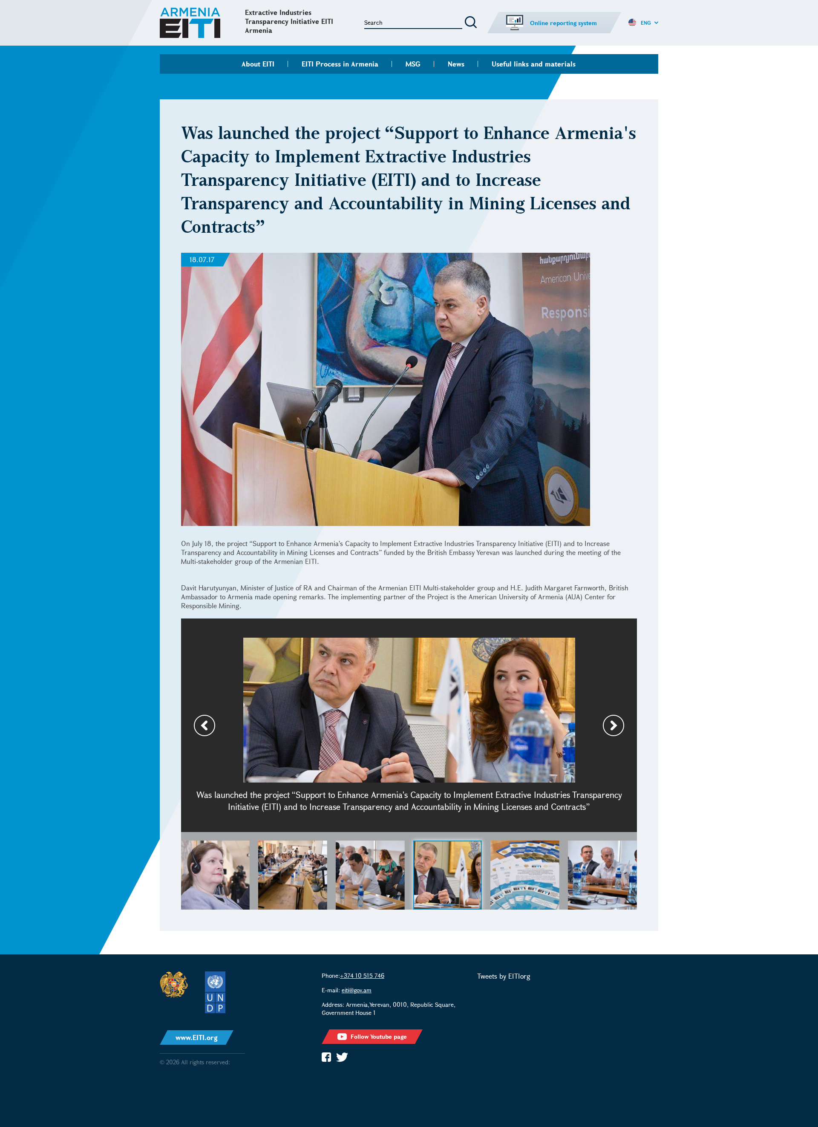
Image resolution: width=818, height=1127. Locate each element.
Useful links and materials (534, 63)
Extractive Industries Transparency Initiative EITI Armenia (289, 21)
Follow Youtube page (379, 1036)
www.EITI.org (197, 1037)
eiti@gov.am (357, 990)
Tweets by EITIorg (503, 975)
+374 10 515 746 (362, 975)
